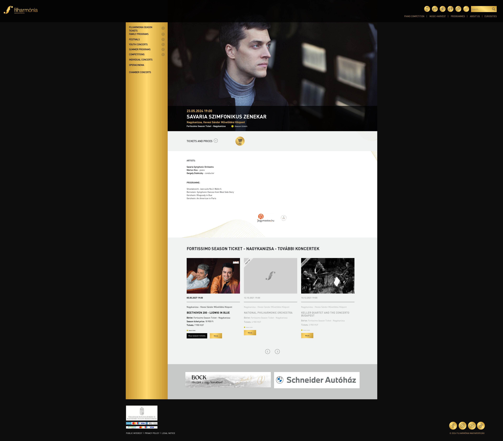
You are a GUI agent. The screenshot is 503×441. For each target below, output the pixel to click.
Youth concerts (138, 44)
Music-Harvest (438, 16)
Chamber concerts (140, 72)
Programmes (458, 16)
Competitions (136, 54)
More (193, 332)
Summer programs (140, 49)
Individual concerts (140, 59)
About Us (475, 16)
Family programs (139, 34)
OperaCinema (136, 64)
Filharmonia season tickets (140, 29)
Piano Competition (414, 16)
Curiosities (490, 16)
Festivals (134, 39)
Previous (267, 351)
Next (277, 351)
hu (466, 8)
